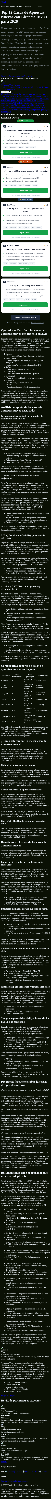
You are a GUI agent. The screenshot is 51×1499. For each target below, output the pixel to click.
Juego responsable (22, 1481)
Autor (3, 4)
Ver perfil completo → (9, 1395)
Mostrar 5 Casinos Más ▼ (25, 318)
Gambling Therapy (13, 1471)
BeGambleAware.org (37, 323)
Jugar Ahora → (25, 152)
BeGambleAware (30, 1471)
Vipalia (4, 2)
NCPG (43, 1471)
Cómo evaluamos (8, 1481)
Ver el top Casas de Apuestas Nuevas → (16, 76)
